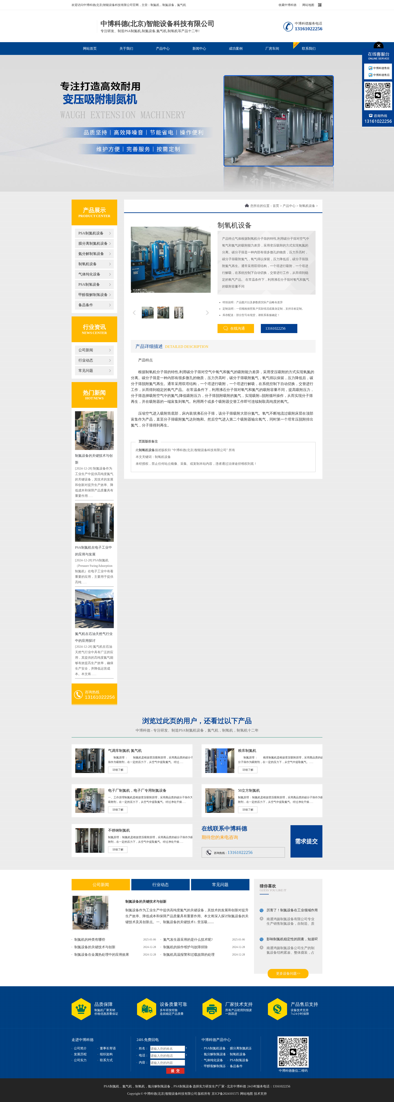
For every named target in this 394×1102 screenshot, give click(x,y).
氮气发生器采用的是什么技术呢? (188, 939)
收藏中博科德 (287, 5)
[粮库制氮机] (219, 772)
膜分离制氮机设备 (93, 243)
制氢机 (242, 730)
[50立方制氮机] (219, 812)
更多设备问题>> (288, 973)
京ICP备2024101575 (225, 1093)
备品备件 (85, 305)
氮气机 (212, 730)
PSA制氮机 (111, 1086)
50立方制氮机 (249, 790)
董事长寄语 (108, 1048)
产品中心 (163, 48)
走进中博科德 (82, 1040)
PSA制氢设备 (89, 284)
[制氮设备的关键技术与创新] (90, 913)
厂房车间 (272, 48)
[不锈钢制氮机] (89, 851)
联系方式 (106, 1060)
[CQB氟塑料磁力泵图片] (171, 260)
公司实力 (80, 1060)
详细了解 (117, 769)
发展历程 (80, 1054)
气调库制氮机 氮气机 (125, 751)
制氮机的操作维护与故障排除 (185, 947)
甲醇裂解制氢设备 (93, 295)
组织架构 (106, 1054)
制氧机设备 (87, 264)
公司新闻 (85, 350)
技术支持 (260, 1093)
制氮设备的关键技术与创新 (145, 901)
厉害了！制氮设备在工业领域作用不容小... (299, 906)
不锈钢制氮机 (119, 830)
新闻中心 (199, 48)
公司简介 (80, 1048)
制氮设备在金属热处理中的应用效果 (101, 954)
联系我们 (309, 48)
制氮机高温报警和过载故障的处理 (189, 954)
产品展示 (94, 210)
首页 (276, 206)
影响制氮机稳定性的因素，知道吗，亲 (296, 935)
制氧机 (227, 730)
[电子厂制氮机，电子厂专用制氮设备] (89, 812)
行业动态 (85, 360)
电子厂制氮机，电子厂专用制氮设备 (137, 790)
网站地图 (308, 5)
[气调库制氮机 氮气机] (89, 772)
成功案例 (236, 48)
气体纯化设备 (89, 274)
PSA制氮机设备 (91, 233)
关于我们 (126, 48)
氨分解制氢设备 (91, 254)
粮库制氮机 (247, 751)
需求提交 (306, 841)
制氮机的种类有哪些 (89, 939)
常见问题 (85, 370)
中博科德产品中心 (216, 1040)
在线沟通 (237, 328)
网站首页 (90, 48)
